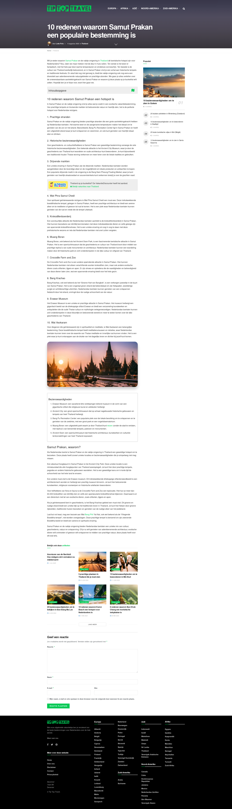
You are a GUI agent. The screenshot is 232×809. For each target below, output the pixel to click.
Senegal (168, 751)
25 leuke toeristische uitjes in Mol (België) (165, 132)
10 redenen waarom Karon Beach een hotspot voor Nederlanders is (90, 610)
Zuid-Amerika (170, 8)
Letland (97, 783)
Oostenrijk (122, 729)
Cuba (143, 775)
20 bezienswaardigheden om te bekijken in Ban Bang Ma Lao (60, 608)
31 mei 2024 (84, 616)
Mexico (144, 788)
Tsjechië (121, 750)
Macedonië (98, 790)
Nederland (122, 721)
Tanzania (168, 758)
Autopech (98, 801)
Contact (50, 771)
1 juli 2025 (52, 563)
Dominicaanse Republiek (147, 780)
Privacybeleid (52, 774)
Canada (144, 771)
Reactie (51, 647)
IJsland (97, 772)
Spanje (120, 747)
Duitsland (98, 751)
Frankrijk (98, 758)
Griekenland (99, 761)
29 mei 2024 (115, 616)
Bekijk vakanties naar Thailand (85, 186)
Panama (144, 796)
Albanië (97, 729)
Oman (143, 743)
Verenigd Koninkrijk (126, 758)
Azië (134, 8)
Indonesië (145, 729)
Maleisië (144, 740)
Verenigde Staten (148, 803)
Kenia (167, 740)
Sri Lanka (145, 747)
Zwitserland (122, 765)
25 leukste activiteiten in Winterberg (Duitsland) (167, 113)
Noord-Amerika (150, 8)
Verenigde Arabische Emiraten (149, 755)
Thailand (85, 43)
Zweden (121, 761)
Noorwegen (122, 725)
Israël (143, 732)
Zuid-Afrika (169, 765)
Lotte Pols (60, 43)
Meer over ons (52, 738)
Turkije (120, 754)
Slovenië (121, 743)
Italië (96, 776)
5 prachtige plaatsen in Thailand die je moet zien (89, 575)
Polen (120, 732)
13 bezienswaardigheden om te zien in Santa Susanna (166, 141)
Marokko (168, 743)
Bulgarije (98, 740)
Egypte (168, 729)
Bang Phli (89, 514)
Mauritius (169, 747)
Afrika (124, 8)
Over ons (51, 763)
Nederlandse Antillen (150, 792)
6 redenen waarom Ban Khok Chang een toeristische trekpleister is (123, 610)
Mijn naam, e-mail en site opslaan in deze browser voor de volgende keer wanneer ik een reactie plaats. (92, 699)
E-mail (50, 688)
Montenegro (99, 798)
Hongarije (98, 765)
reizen (110, 425)
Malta (96, 794)
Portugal (121, 736)
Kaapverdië (169, 736)
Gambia (168, 733)
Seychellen (169, 754)
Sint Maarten (146, 799)
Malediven (145, 736)
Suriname (122, 783)
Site (95, 688)
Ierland (97, 769)
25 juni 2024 (84, 580)
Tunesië (168, 762)
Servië (120, 740)
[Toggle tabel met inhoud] (133, 90)
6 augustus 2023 (73, 43)
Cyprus (97, 743)
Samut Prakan (71, 60)
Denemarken (99, 747)
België (96, 736)
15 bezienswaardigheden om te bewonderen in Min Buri (123, 575)
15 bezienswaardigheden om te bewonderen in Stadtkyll (166, 122)
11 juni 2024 (115, 580)
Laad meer (92, 624)
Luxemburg (99, 787)
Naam (50, 677)
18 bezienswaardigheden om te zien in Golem (158, 102)
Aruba (120, 780)
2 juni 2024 (52, 613)
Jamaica (144, 785)
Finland (97, 754)
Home (49, 51)
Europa (112, 8)
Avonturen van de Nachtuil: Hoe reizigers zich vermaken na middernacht (61, 557)
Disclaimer (51, 767)
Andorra (97, 732)
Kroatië (97, 780)
